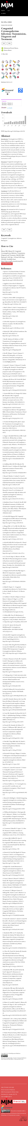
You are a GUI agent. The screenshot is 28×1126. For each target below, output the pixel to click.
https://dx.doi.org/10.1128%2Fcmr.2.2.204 (13, 328)
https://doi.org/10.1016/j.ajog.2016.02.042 (13, 875)
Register (3, 10)
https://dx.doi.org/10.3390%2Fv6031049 (13, 280)
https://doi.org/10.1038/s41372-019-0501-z (13, 499)
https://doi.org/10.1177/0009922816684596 (13, 915)
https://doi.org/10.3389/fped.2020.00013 (13, 903)
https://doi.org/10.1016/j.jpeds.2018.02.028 (13, 1029)
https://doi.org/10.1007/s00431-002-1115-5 (13, 404)
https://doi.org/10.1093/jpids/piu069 (12, 350)
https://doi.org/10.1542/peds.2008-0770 (12, 672)
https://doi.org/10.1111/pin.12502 (11, 764)
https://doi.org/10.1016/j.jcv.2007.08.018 (13, 539)
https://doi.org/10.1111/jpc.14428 (11, 863)
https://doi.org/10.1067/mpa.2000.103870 (13, 722)
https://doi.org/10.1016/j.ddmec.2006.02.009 (15, 622)
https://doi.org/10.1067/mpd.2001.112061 (13, 738)
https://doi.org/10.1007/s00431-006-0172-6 (13, 553)
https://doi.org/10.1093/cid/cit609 (11, 641)
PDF (4, 43)
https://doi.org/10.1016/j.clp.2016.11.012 (13, 418)
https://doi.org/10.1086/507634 (10, 567)
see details (9, 108)
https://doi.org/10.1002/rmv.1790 (11, 849)
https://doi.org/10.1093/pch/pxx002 (13, 887)
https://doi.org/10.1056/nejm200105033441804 (14, 390)
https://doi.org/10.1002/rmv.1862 (12, 304)
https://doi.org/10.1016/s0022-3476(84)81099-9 (14, 473)
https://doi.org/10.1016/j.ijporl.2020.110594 (14, 809)
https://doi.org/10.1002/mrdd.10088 (12, 686)
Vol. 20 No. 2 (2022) (6, 22)
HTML (9, 43)
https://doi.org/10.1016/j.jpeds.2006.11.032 (13, 780)
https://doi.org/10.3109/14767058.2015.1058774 (15, 1015)
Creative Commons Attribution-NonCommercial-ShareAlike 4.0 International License (14, 1058)
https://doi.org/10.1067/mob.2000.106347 (13, 929)
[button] (4, 54)
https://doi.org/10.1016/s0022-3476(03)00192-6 (14, 948)
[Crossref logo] (6, 1107)
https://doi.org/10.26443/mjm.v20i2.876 (15, 131)
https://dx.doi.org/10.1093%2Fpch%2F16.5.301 (14, 696)
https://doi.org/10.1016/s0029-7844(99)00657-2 (14, 376)
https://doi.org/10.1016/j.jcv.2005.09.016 (13, 523)
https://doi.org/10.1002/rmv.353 (11, 336)
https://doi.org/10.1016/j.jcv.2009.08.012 (13, 966)
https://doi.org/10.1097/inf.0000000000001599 (14, 710)
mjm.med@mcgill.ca (6, 1096)
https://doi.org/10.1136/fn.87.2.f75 (11, 485)
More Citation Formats (7, 263)
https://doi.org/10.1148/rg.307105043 (12, 750)
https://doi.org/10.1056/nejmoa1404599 (13, 999)
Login (8, 10)
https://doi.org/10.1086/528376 (10, 985)
